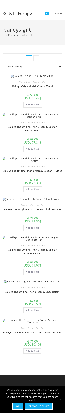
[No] (60, 399)
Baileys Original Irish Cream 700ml (32, 86)
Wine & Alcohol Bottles (36, 81)
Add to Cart (32, 104)
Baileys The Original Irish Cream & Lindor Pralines (32, 332)
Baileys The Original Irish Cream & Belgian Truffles (32, 170)
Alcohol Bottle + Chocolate (32, 122)
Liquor (22, 81)
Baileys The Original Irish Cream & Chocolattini (32, 292)
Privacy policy (39, 406)
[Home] (4, 35)
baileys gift (26, 35)
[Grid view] (29, 58)
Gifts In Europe (17, 13)
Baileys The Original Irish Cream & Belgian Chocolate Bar (32, 251)
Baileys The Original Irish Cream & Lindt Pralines (32, 209)
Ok (17, 406)
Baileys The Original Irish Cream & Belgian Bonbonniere (32, 128)
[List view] (36, 58)
